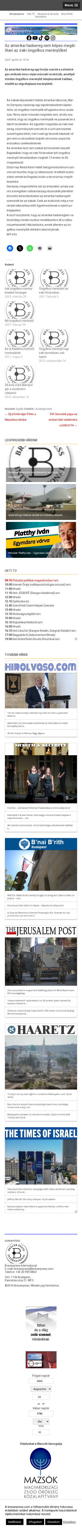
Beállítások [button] (14, 1521)
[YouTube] (35, 40)
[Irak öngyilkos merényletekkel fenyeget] (20, 278)
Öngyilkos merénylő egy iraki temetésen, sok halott (54, 352)
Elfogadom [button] (35, 1521)
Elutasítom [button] (54, 1521)
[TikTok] (41, 40)
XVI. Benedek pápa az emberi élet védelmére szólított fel (63, 420)
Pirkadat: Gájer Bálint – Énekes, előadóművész (33, 477)
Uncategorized (43, 408)
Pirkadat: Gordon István (20, 515)
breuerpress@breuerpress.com (33, 1268)
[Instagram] (53, 40)
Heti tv (11, 571)
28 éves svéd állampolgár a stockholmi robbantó (19, 389)
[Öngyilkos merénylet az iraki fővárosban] (54, 278)
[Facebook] (29, 40)
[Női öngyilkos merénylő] (20, 310)
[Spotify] (47, 40)
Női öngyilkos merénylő (19, 320)
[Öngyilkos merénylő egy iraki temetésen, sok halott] (54, 338)
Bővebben (69, 1522)
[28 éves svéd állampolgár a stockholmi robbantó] (20, 374)
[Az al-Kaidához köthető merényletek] (20, 338)
